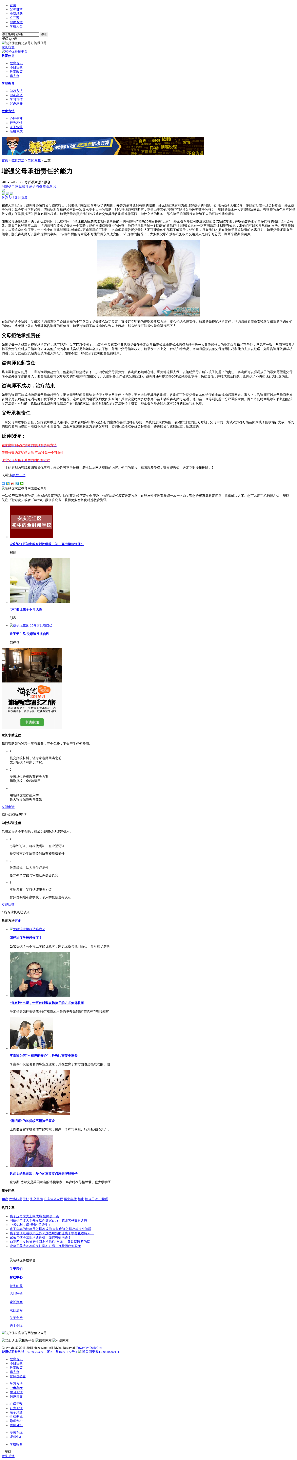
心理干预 (16, 118)
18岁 (5, 1199)
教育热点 (8, 55)
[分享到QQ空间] (8, 483)
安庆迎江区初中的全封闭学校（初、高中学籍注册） (47, 544)
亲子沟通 (16, 127)
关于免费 (16, 1318)
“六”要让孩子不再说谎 (26, 609)
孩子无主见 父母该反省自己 (29, 634)
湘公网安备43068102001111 (101, 1351)
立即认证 (8, 904)
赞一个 (18, 475)
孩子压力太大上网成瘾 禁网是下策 (34, 1216)
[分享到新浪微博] (12, 483)
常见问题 (16, 1286)
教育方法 (8, 111)
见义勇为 (36, 1199)
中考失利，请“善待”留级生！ (30, 1224)
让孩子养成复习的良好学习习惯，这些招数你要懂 (45, 1246)
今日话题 (16, 67)
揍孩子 (90, 1199)
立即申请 (8, 807)
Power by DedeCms (89, 1347)
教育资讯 (16, 63)
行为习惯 (16, 123)
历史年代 (70, 1199)
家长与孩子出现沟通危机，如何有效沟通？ (40, 1237)
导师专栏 (16, 22)
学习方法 (16, 91)
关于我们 (16, 1269)
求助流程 (16, 1310)
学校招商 (16, 1444)
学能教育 (8, 83)
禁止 (81, 1199)
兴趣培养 (16, 103)
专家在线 (16, 1432)
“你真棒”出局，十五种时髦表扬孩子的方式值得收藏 (47, 1003)
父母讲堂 (16, 9)
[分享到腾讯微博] (17, 483)
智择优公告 (18, 1376)
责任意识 (49, 186)
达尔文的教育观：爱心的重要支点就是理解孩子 (44, 1173)
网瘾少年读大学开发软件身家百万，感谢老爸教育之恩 (48, 1220)
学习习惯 (16, 99)
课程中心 (16, 1437)
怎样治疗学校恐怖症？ (26, 937)
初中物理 (101, 1199)
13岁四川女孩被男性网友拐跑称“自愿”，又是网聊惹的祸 (50, 1241)
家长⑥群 (8, 47)
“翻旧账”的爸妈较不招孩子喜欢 (32, 1121)
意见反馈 (8, 1456)
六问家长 (16, 1293)
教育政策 (16, 71)
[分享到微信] (22, 483)
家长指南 (16, 1302)
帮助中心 (16, 1277)
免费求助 (16, 13)
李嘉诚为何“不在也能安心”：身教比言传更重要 (44, 1055)
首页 (13, 5)
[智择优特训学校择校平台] (14, 51)
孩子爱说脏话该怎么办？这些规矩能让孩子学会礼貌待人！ (52, 1233)
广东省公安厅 (53, 1199)
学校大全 (16, 26)
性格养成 (16, 131)
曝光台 (14, 76)
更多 (18, 920)
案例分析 (16, 1425)
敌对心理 (15, 1199)
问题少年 (8, 186)
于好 (26, 1199)
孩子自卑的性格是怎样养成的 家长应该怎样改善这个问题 (50, 1229)
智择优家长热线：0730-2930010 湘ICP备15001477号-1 (39, 1351)
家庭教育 (21, 186)
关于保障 (16, 1325)
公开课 (14, 18)
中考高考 (16, 95)
